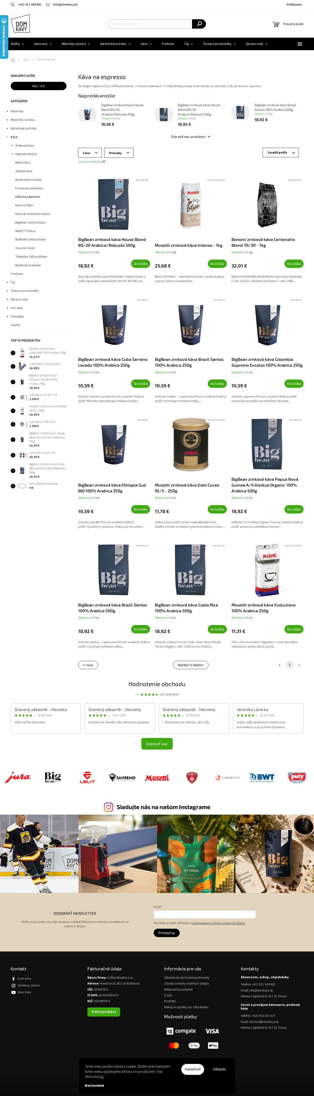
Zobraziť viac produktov (188, 136)
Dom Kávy (24, 978)
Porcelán (17, 308)
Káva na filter (24, 205)
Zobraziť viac (157, 743)
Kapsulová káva (26, 154)
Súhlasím (219, 1069)
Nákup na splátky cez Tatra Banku (186, 1007)
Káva (14, 137)
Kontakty (170, 1001)
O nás (168, 995)
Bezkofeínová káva (28, 180)
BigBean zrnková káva (30, 222)
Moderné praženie (28, 265)
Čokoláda (17, 316)
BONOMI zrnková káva (30, 239)
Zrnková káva (24, 145)
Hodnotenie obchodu (157, 683)
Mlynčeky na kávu (23, 120)
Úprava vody (19, 299)
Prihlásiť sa (167, 933)
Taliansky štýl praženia (31, 256)
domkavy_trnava (29, 985)
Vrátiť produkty (104, 1012)
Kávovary (17, 111)
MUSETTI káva (25, 231)
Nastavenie (94, 1085)
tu (101, 1076)
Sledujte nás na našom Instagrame (163, 806)
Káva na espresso (27, 196)
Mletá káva (22, 162)
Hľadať (199, 24)
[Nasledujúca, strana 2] (289, 665)
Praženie (17, 274)
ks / (38, 86)
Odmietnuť (193, 1069)
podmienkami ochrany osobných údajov (218, 923)
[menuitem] (17, 44)
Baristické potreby (24, 128)
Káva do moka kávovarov (32, 214)
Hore (90, 665)
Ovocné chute (25, 248)
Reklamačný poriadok (178, 989)
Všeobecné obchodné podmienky (186, 978)
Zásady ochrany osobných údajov (186, 983)
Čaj (13, 282)
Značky (16, 325)
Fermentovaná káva (29, 188)
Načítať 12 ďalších (191, 665)
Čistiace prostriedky (25, 291)
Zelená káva (23, 171)
